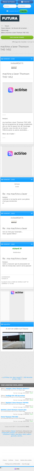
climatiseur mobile (9, 434)
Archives (10, 460)
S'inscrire (25, 2)
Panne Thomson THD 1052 (9, 417)
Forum (7, 26)
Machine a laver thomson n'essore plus (13, 410)
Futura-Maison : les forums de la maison (14, 28)
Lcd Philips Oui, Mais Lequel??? (12, 377)
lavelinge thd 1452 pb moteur (15, 395)
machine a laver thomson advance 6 (17, 388)
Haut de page (25, 464)
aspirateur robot (20, 434)
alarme (19, 436)
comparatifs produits (8, 432)
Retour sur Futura (9, 2)
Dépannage (4, 30)
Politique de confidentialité (12, 464)
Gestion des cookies (26, 460)
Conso (17, 460)
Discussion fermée (17, 37)
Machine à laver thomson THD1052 (17, 403)
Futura (5, 460)
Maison (13, 431)
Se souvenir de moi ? (13, 11)
